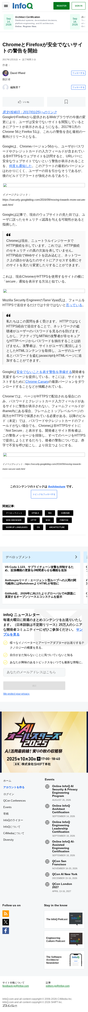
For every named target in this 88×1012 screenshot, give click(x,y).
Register (61, 5)
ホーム (7, 780)
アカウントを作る (14, 787)
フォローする (78, 73)
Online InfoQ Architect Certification (61, 809)
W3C (48, 520)
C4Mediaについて (13, 833)
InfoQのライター (13, 820)
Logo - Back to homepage (23, 5)
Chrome (65, 513)
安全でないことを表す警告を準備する (44, 372)
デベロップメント (14, 513)
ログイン (8, 794)
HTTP (33, 520)
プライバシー (9, 1005)
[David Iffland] (5, 73)
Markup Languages (16, 527)
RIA (50, 513)
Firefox (64, 520)
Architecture (56, 486)
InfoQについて (11, 826)
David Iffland (17, 73)
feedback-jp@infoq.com (15, 985)
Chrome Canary (37, 381)
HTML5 (35, 513)
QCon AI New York (64, 874)
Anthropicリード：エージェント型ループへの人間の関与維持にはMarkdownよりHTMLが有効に (40, 582)
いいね (26, 102)
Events (7, 807)
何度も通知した (20, 166)
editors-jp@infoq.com (58, 985)
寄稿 (6, 813)
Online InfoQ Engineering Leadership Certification (61, 826)
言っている (74, 305)
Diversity (8, 839)
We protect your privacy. (16, 693)
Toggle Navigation (5, 5)
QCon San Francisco (59, 862)
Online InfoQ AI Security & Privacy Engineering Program (65, 791)
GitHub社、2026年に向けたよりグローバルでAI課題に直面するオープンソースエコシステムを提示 (40, 595)
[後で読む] (66, 102)
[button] (34, 685)
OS (38, 527)
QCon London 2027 (62, 885)
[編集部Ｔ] (5, 87)
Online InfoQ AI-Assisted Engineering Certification (63, 846)
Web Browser (13, 520)
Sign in (78, 5)
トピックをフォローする (44, 494)
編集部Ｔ (15, 87)
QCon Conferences (14, 800)
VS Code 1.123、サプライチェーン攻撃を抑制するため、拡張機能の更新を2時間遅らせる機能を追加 (39, 568)
